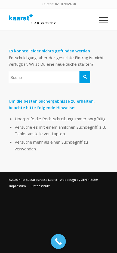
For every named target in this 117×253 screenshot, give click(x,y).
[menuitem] (100, 19)
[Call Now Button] (58, 241)
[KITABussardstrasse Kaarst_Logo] (48, 19)
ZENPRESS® (89, 180)
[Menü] (100, 19)
